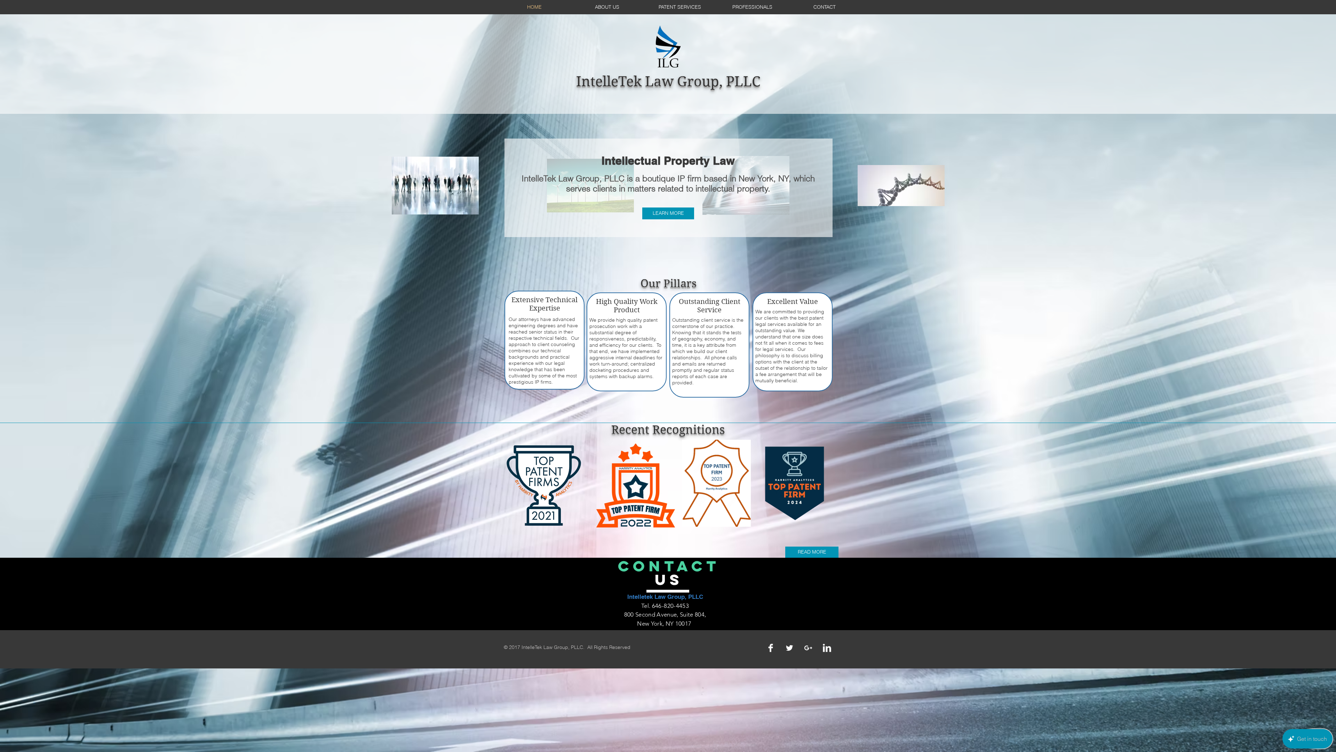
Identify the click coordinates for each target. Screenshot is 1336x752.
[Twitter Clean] (789, 648)
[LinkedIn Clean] (827, 648)
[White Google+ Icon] (808, 648)
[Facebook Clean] (770, 648)
